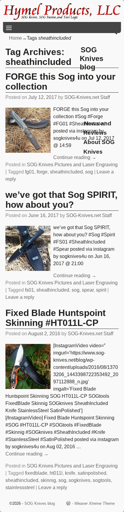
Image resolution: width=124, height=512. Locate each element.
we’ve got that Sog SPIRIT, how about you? (61, 200)
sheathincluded (66, 171)
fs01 (29, 290)
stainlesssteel (20, 487)
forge (42, 171)
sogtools (102, 480)
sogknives (79, 480)
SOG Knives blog (91, 58)
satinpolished (92, 473)
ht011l (56, 473)
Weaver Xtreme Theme (94, 503)
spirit (101, 290)
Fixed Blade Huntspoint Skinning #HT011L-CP (55, 318)
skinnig (48, 480)
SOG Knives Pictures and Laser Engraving (72, 164)
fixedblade (36, 473)
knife (70, 473)
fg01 (29, 171)
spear (88, 290)
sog (89, 171)
